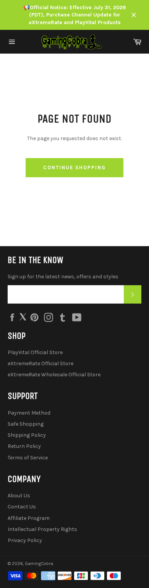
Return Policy (24, 446)
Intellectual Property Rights (42, 529)
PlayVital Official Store (35, 352)
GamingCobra (39, 563)
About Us (19, 495)
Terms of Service (28, 457)
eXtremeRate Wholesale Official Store (54, 374)
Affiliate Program (29, 518)
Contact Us (22, 506)
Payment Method (29, 413)
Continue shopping (74, 167)
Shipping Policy (27, 435)
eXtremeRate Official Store (40, 363)
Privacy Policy (25, 540)
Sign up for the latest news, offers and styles (63, 276)
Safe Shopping (26, 424)
